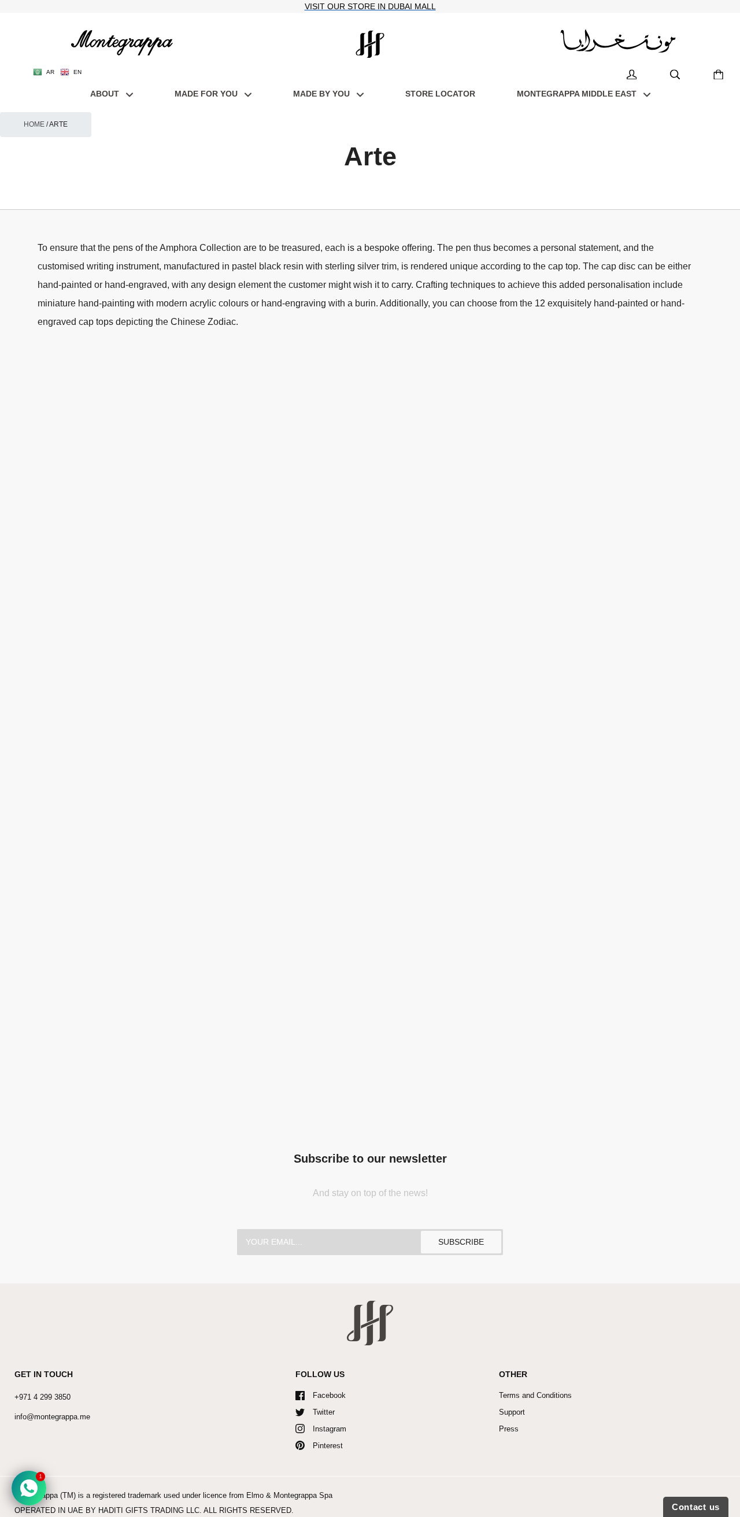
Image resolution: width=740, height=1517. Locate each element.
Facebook (329, 1395)
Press (509, 1428)
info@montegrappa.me (52, 1416)
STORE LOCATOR (440, 93)
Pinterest (328, 1445)
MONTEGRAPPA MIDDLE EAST (578, 93)
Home (34, 124)
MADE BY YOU (322, 93)
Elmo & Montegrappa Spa (289, 1495)
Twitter (324, 1412)
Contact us (696, 1507)
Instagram (329, 1428)
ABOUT (105, 93)
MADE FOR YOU (207, 93)
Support (512, 1412)
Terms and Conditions (535, 1395)
